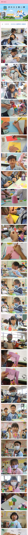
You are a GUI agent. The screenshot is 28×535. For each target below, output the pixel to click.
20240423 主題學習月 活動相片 (18, 24)
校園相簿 (7, 24)
